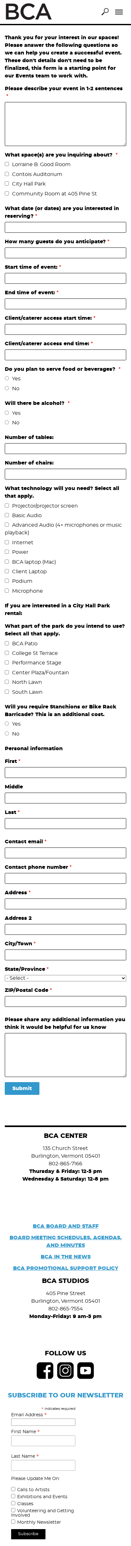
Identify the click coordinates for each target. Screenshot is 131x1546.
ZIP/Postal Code (26, 990)
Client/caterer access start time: (48, 318)
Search (105, 12)
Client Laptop (29, 571)
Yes (16, 378)
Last (10, 812)
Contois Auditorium (37, 174)
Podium (22, 581)
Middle (14, 786)
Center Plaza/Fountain (40, 672)
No (15, 388)
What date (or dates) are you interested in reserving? (62, 212)
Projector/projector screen (45, 506)
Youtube (85, 1370)
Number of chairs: (29, 462)
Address (16, 892)
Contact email (24, 841)
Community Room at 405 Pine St (54, 193)
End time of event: (30, 292)
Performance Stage (36, 662)
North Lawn (27, 682)
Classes (25, 1504)
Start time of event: (31, 267)
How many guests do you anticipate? (55, 241)
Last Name (25, 1456)
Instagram (65, 1370)
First (11, 761)
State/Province (25, 969)
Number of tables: (29, 437)
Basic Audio (27, 515)
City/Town (18, 943)
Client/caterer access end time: (47, 343)
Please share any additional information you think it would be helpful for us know (65, 1023)
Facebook (45, 1370)
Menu (119, 12)
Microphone (27, 591)
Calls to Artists (33, 1490)
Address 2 (18, 918)
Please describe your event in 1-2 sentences (64, 88)
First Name (25, 1431)
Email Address (29, 1415)
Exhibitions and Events (42, 1497)
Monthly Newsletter (39, 1522)
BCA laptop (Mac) (34, 562)
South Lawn (27, 692)
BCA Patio (25, 643)
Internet (22, 542)
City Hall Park (29, 184)
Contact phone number (36, 867)
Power (20, 552)
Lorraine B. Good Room (41, 164)
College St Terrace (35, 653)
